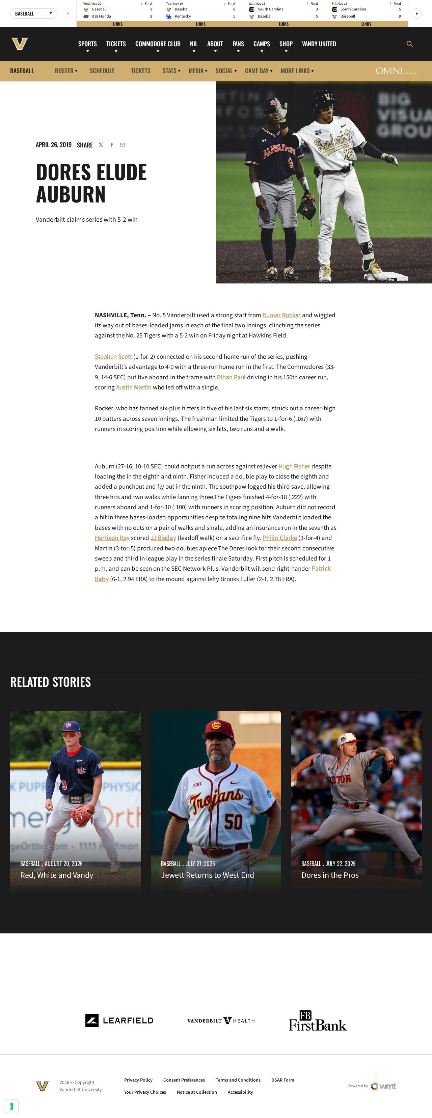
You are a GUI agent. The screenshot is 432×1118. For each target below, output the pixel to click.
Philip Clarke (280, 538)
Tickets (116, 43)
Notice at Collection (197, 1092)
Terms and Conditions (238, 1080)
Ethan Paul (231, 377)
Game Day (257, 70)
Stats (170, 70)
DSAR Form (282, 1080)
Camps (261, 43)
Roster (64, 70)
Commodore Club (158, 43)
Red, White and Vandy (56, 875)
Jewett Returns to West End (207, 875)
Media (196, 70)
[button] (417, 13)
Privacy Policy (138, 1080)
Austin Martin (134, 387)
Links (118, 24)
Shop (286, 43)
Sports (87, 43)
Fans (238, 43)
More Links (295, 70)
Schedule (102, 70)
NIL (194, 43)
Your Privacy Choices (145, 1092)
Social (224, 70)
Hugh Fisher (294, 466)
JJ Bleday (163, 538)
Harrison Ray (112, 538)
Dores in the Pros (330, 875)
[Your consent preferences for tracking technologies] (11, 1106)
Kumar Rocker (282, 315)
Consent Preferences (184, 1080)
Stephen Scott (113, 356)
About (215, 43)
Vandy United (319, 43)
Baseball (30, 864)
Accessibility (240, 1092)
